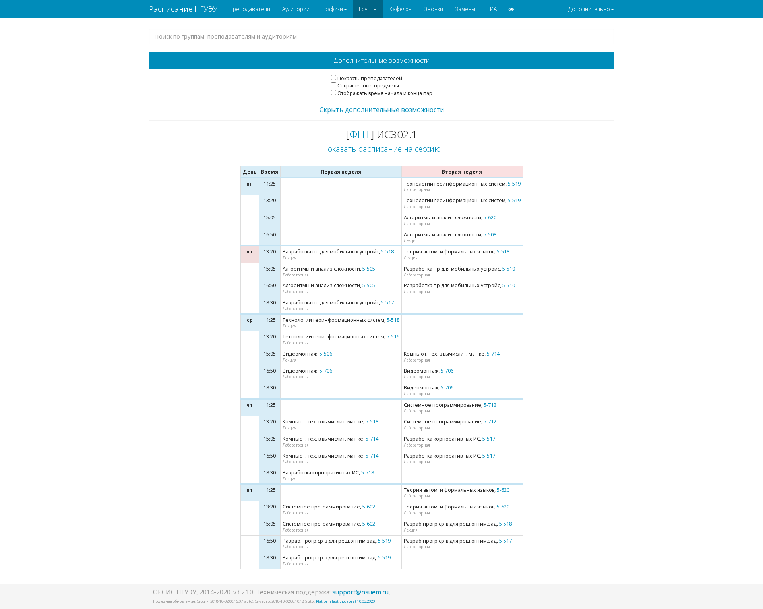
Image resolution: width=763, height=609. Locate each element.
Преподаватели (249, 9)
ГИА (492, 9)
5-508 (490, 234)
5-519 (514, 183)
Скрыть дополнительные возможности (382, 109)
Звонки (433, 9)
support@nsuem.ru (360, 592)
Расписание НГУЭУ (183, 9)
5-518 (387, 251)
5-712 (490, 405)
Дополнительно (589, 9)
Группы (368, 9)
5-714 (493, 353)
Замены (465, 9)
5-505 (368, 268)
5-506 (326, 353)
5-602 (368, 506)
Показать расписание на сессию (381, 148)
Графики (332, 9)
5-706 (326, 370)
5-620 (490, 217)
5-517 (387, 302)
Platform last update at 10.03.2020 (345, 601)
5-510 (508, 268)
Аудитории (296, 9)
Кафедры (400, 9)
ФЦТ (360, 134)
